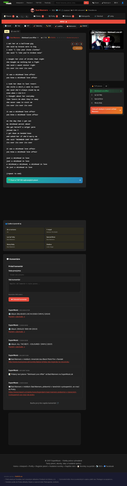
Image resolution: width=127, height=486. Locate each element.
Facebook (109, 466)
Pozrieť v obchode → (17, 317)
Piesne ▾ (29, 3)
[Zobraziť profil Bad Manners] (32, 10)
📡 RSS (99, 466)
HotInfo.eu (18, 476)
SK (117, 2)
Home (15, 466)
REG (53, 10)
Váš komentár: (15, 280)
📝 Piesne (16, 16)
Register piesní (42, 466)
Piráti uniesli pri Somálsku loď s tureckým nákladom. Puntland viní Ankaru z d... (30, 479)
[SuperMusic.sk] (7, 2)
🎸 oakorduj (77, 48)
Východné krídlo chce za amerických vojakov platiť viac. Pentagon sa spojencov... (86, 479)
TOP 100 (38, 3)
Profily (31, 466)
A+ (77, 44)
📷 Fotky (53, 16)
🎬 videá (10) (15, 31)
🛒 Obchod (99, 16)
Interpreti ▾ (19, 3)
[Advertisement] (44, 204)
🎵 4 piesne (65, 10)
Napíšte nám (70, 466)
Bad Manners (42, 10)
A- (73, 44)
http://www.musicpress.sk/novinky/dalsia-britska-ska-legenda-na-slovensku (39, 362)
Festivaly (48, 3)
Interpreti (23, 466)
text (6, 31)
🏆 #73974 (51, 37)
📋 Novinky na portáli (85, 466)
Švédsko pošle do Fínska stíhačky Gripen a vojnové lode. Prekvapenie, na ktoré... (32, 482)
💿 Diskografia (84, 16)
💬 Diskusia (68, 16)
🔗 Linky (111, 16)
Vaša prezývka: (15, 271)
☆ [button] (57, 37)
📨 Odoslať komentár (19, 299)
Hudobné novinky (56, 466)
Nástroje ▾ (107, 3)
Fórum (96, 3)
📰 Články (38, 16)
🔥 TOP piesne (97, 86)
